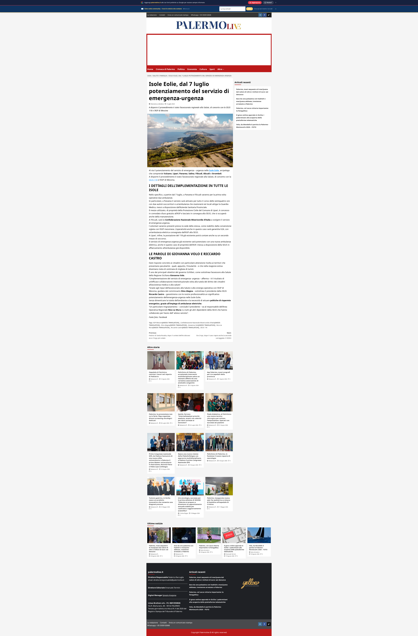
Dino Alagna (165, 325)
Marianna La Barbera (157, 104)
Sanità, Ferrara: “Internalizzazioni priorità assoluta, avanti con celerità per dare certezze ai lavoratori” (189, 418)
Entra (249, 9)
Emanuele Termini (231, 554)
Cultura (203, 69)
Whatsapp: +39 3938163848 (201, 15)
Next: (213, 335)
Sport (212, 69)
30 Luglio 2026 (165, 423)
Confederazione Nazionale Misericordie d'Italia (197, 323)
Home (150, 69)
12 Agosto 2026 (165, 379)
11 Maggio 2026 (223, 507)
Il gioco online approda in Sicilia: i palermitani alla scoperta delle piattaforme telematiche (250, 117)
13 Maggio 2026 (195, 513)
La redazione (152, 15)
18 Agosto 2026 (255, 554)
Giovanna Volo (193, 325)
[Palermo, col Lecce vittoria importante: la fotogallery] (209, 535)
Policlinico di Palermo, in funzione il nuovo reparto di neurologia (218, 456)
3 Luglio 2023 (171, 104)
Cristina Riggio (184, 513)
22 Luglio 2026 (194, 425)
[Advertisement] (209, 50)
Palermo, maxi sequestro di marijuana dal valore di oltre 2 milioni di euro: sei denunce (252, 92)
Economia (192, 69)
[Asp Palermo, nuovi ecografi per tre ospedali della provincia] (219, 360)
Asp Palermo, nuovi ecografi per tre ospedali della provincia (218, 374)
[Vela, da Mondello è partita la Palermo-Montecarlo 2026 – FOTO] (259, 535)
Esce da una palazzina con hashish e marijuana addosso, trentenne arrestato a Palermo (250, 101)
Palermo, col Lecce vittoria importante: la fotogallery (252, 109)
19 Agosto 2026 (230, 556)
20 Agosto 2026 (155, 556)
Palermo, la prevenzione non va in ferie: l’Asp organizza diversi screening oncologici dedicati (160, 417)
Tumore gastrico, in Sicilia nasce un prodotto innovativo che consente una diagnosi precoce (161, 501)
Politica (181, 69)
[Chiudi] (276, 2)
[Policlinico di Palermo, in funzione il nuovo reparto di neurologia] (219, 442)
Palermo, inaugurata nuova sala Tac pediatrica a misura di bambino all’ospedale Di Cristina (218, 501)
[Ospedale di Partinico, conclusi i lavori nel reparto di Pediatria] (161, 360)
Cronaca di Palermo (165, 69)
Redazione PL (154, 379)
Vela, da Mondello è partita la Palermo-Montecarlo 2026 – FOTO (252, 125)
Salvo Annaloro (205, 550)
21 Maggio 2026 (165, 507)
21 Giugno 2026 (223, 425)
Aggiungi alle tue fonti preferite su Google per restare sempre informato (174, 2)
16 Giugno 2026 (165, 469)
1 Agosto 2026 (223, 379)
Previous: (169, 335)
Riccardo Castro (176, 327)
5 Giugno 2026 (223, 460)
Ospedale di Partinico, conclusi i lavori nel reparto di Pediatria (160, 374)
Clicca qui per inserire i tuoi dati (263, 8)
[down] (223, 69)
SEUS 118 (153, 180)
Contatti (162, 15)
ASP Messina (157, 323)
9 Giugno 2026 (194, 465)
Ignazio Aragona (169, 595)
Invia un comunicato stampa (178, 15)
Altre (219, 69)
